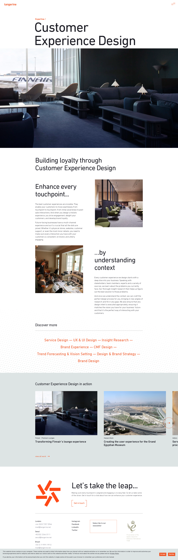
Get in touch (79, 503)
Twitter (75, 530)
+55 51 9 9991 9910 (43, 545)
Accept (162, 554)
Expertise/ (40, 19)
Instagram (76, 521)
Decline (171, 554)
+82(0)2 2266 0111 (42, 535)
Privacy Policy (114, 553)
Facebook (75, 524)
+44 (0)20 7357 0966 (43, 524)
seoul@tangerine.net (43, 538)
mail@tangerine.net (43, 527)
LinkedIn (75, 527)
